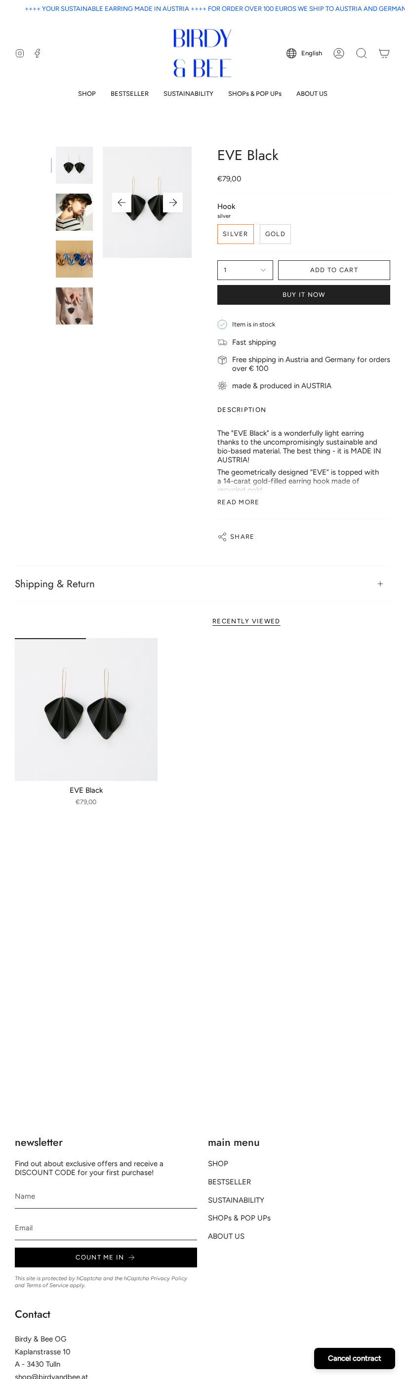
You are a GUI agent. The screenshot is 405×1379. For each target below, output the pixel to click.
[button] (87, 93)
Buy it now (304, 294)
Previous (121, 202)
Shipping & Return (55, 583)
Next (173, 202)
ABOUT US (226, 1236)
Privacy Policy (169, 1278)
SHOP (218, 1163)
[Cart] (384, 53)
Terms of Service (47, 1285)
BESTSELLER (229, 1181)
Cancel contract (354, 1358)
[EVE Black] (86, 709)
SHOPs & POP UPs (239, 1218)
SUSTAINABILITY (236, 1200)
